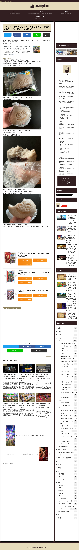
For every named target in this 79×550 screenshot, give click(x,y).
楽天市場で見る (40, 260)
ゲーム (5, 308)
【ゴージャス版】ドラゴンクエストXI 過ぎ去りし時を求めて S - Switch (33, 254)
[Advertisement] (27, 239)
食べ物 (19, 308)
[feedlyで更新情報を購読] (66, 182)
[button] (46, 35)
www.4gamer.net (8, 58)
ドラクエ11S (12, 308)
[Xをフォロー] (63, 181)
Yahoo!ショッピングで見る (25, 264)
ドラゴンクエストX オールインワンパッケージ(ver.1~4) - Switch (34, 272)
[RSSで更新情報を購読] (70, 182)
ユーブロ (66, 74)
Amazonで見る (25, 260)
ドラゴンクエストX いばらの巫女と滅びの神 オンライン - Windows (34, 291)
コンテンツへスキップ (6, 1)
